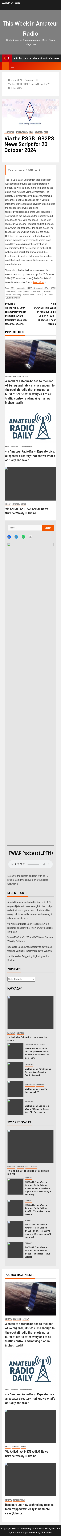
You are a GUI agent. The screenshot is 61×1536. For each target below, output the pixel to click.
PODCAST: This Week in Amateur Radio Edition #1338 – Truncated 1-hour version (44, 313)
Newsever (31, 1532)
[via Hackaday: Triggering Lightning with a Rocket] (30, 1012)
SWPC (39, 294)
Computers (30, 1085)
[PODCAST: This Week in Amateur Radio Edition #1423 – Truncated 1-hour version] (15, 1250)
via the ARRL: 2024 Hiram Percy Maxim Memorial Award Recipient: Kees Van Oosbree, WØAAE (16, 313)
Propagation (48, 291)
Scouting (17, 294)
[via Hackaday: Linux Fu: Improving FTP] (15, 1089)
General (8, 376)
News (31, 132)
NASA (19, 291)
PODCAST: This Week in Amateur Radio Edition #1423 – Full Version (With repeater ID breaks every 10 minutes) (38, 1230)
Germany (38, 288)
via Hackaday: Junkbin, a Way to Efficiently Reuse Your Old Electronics (37, 1108)
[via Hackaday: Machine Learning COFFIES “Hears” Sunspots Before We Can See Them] (15, 1051)
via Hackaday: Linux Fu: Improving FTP (36, 1090)
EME (30, 288)
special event (28, 294)
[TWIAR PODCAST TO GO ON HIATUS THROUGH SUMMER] (30, 1146)
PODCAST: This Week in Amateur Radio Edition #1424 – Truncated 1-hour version (37, 1209)
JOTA (46, 288)
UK (45, 294)
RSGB (46, 132)
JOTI (53, 288)
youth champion (13, 298)
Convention (9, 132)
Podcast (20, 1167)
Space (23, 504)
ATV (12, 288)
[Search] (56, 66)
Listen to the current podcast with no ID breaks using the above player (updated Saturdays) (27, 879)
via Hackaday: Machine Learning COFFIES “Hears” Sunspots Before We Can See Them (37, 1053)
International (22, 132)
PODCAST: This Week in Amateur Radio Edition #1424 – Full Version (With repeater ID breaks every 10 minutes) (38, 1188)
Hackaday (11, 1033)
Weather (20, 1033)
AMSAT (8, 504)
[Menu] (12, 66)
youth (51, 294)
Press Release (26, 447)
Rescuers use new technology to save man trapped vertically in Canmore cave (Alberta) (29, 1509)
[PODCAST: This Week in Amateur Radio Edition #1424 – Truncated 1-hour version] (15, 1208)
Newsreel (38, 132)
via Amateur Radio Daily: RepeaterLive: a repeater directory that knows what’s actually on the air (30, 455)
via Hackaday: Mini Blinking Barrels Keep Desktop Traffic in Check (38, 1072)
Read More (38, 282)
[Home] (5, 66)
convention (21, 288)
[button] (12, 66)
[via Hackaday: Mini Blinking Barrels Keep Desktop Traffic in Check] (15, 1070)
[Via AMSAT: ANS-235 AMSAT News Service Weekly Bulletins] (30, 484)
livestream (10, 291)
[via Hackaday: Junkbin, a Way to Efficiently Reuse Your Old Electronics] (15, 1107)
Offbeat (26, 376)
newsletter (36, 291)
